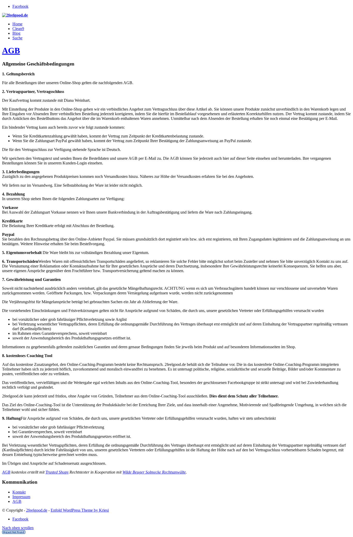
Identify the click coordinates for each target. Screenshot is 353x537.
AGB (11, 50)
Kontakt (19, 492)
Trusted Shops (56, 472)
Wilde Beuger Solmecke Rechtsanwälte (154, 472)
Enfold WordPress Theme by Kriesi (80, 510)
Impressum (21, 497)
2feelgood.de (36, 510)
